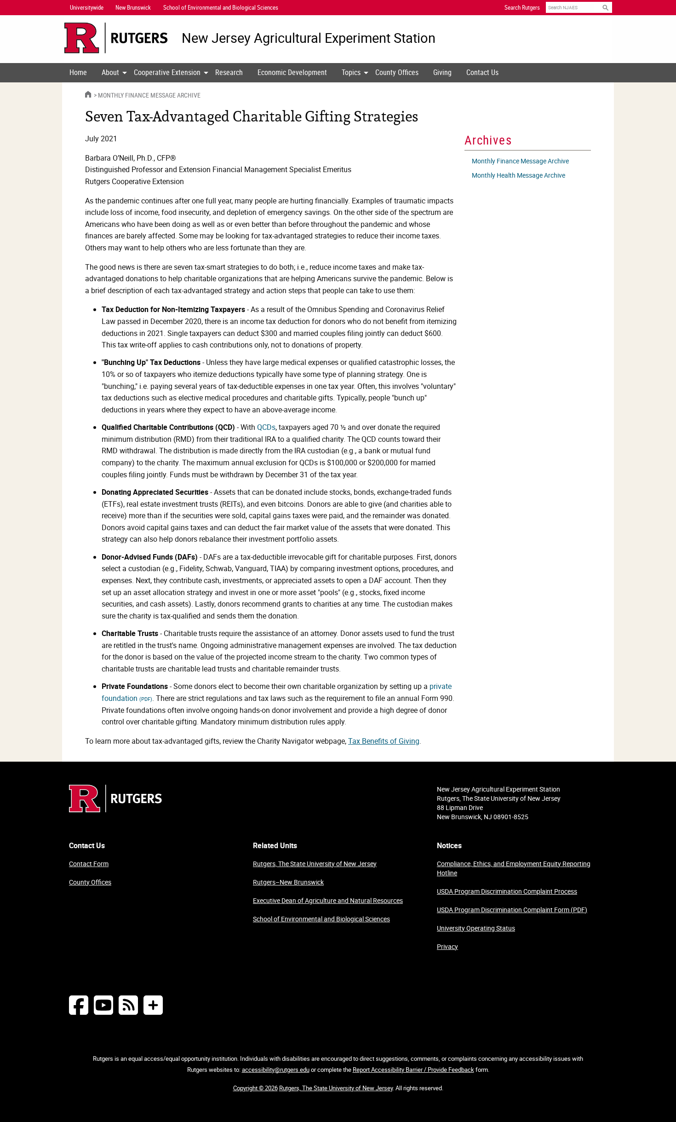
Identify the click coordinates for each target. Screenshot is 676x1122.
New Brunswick (133, 7)
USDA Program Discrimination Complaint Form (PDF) (512, 909)
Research (229, 72)
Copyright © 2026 (255, 1088)
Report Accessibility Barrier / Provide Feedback (413, 1069)
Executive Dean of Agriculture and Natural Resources (328, 900)
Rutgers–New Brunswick (288, 882)
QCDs (266, 427)
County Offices (396, 72)
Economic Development (292, 72)
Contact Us (482, 72)
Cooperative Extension (167, 72)
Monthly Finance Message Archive (149, 95)
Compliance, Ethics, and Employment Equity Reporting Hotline (513, 868)
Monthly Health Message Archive (518, 175)
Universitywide (86, 7)
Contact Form (89, 863)
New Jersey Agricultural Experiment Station (308, 37)
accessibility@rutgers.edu (275, 1069)
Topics (351, 72)
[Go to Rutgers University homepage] (116, 38)
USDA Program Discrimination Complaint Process (507, 891)
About (110, 72)
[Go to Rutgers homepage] (115, 809)
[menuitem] (78, 72)
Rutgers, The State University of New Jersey (315, 863)
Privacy (447, 946)
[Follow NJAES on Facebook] (78, 1005)
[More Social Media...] (153, 1005)
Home (78, 72)
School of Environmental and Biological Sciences (321, 918)
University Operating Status (476, 928)
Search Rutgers (522, 7)
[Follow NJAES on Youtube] (103, 1005)
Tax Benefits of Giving (383, 741)
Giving (442, 72)
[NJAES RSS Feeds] (128, 1005)
